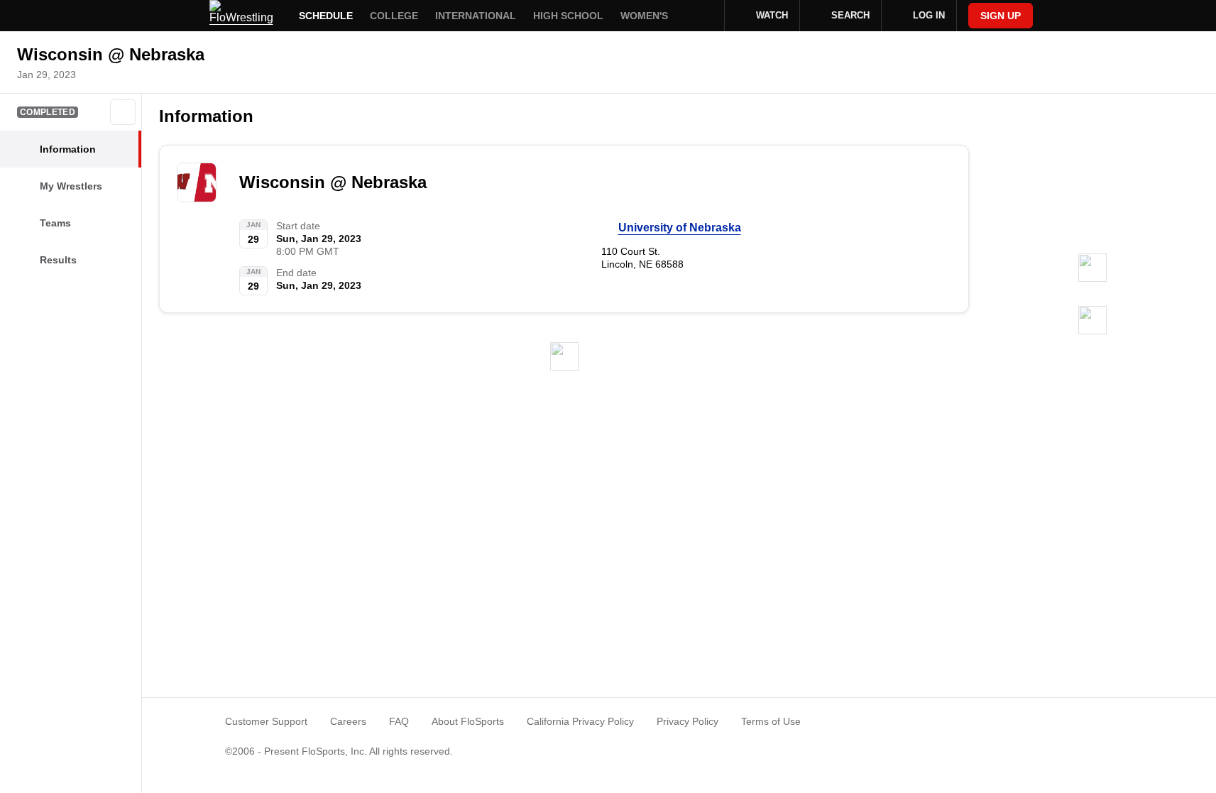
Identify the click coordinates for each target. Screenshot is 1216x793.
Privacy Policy (687, 721)
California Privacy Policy (580, 721)
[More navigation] (704, 15)
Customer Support (266, 721)
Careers (348, 721)
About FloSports (468, 721)
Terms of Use (771, 721)
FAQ (399, 721)
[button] (123, 112)
